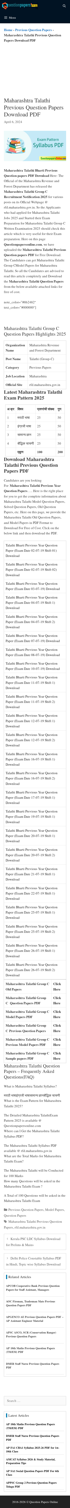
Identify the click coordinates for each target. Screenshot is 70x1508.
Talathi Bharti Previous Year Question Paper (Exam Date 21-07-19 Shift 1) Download (32, 874)
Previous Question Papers (33, 29)
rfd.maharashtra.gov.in (30, 1227)
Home (8, 29)
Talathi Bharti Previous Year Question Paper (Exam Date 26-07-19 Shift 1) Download (32, 950)
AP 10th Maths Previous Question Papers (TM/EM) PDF (30, 1350)
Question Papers (15, 1215)
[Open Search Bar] (64, 6)
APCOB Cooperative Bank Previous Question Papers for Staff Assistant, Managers (33, 1288)
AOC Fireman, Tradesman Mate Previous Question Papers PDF (30, 1303)
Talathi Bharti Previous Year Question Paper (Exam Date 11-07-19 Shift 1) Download (32, 682)
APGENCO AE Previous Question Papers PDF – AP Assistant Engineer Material (34, 1319)
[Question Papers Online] (20, 6)
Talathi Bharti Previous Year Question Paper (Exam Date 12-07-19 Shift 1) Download (32, 720)
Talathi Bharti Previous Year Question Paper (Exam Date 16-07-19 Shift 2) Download (32, 778)
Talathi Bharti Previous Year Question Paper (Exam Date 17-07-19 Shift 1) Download (32, 797)
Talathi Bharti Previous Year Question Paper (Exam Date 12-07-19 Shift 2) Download (32, 739)
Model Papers (54, 1209)
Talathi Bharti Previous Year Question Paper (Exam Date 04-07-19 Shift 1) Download (32, 602)
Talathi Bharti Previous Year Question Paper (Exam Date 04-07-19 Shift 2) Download (32, 621)
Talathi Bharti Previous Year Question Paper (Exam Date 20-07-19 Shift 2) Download (32, 854)
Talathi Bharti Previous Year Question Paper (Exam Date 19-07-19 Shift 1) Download (32, 816)
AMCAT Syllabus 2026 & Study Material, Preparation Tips (30, 1461)
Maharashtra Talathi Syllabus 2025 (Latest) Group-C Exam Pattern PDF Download (34, 312)
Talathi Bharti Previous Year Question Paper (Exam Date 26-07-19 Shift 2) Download (32, 969)
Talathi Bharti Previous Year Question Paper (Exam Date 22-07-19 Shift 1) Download (32, 893)
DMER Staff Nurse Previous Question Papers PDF (32, 1366)
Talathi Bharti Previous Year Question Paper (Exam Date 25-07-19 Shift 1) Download (32, 912)
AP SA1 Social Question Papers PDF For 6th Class (32, 1473)
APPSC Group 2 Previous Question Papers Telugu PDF (31, 1485)
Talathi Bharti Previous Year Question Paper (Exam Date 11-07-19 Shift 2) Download (32, 701)
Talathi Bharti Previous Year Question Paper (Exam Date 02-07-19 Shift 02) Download (32, 569)
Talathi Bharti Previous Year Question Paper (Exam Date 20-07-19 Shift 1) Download (32, 835)
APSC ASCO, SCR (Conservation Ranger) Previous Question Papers (31, 1334)
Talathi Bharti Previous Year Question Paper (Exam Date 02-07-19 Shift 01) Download (32, 550)
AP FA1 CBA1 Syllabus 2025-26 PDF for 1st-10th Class (32, 1450)
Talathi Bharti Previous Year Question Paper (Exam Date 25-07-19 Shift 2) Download (32, 931)
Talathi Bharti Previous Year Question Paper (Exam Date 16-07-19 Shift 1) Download (32, 759)
